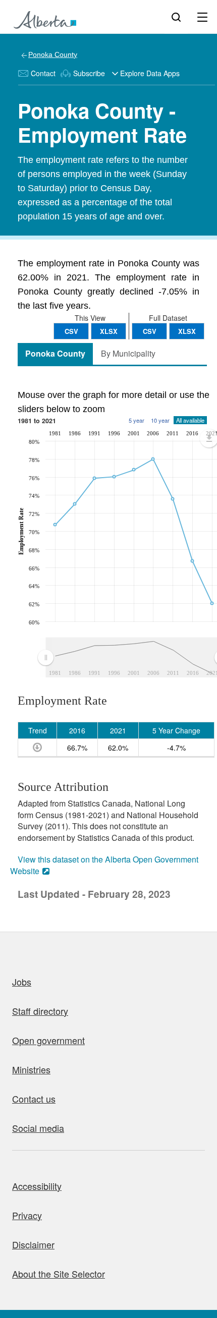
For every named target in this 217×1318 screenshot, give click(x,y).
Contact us (34, 1098)
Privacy (27, 1215)
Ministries (31, 1069)
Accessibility (37, 1185)
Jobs (21, 981)
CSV (149, 331)
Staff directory (40, 1010)
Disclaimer (33, 1244)
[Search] (176, 16)
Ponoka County (52, 54)
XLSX (187, 331)
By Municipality (128, 353)
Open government (48, 1040)
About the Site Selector (58, 1273)
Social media (38, 1127)
